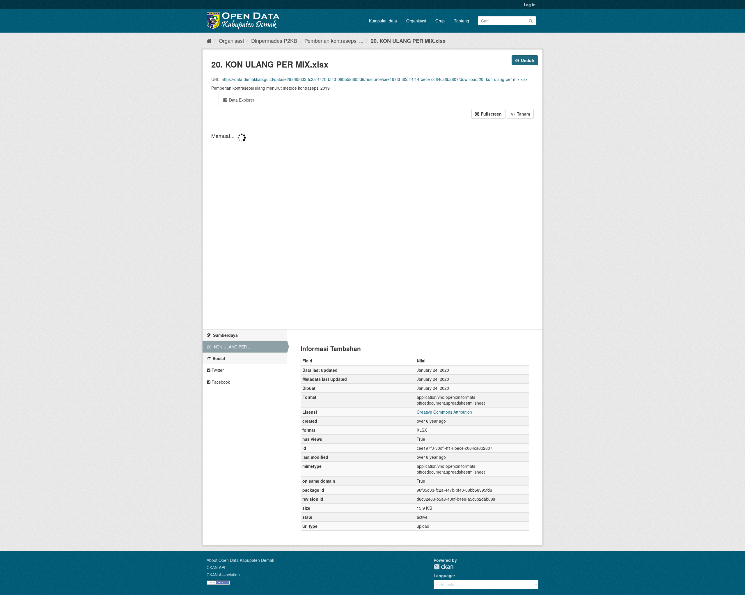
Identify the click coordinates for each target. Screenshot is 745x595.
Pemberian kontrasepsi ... (333, 40)
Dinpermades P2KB (274, 40)
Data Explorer (241, 100)
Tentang (461, 21)
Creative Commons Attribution (444, 412)
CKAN (443, 567)
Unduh (527, 60)
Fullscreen (491, 114)
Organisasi (416, 21)
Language (444, 575)
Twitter (217, 370)
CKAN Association (223, 575)
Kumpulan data (383, 21)
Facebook (220, 382)
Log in (529, 4)
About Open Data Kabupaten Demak (240, 560)
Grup (440, 21)
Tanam (523, 114)
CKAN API (216, 567)
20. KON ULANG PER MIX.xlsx (408, 41)
